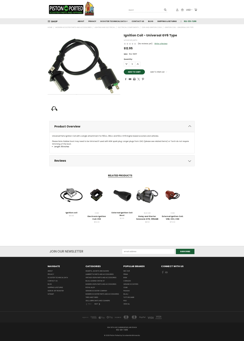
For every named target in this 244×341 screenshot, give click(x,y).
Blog (150, 21)
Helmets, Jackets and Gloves (97, 271)
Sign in (51, 291)
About (81, 21)
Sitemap (51, 294)
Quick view (71, 192)
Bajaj (125, 294)
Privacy (92, 21)
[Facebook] (125, 79)
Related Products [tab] (120, 175)
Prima (125, 274)
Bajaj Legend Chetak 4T (95, 281)
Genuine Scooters (130, 284)
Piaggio (126, 291)
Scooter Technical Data (113, 21)
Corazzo (127, 281)
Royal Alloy (90, 287)
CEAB (125, 287)
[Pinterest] (143, 79)
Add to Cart (71, 197)
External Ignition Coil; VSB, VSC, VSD (172, 217)
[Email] (130, 79)
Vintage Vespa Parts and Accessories (101, 277)
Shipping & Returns (167, 21)
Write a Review (160, 43)
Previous (237, 333)
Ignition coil (71, 212)
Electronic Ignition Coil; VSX (97, 217)
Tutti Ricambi (128, 297)
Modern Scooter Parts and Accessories (102, 294)
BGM (125, 277)
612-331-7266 (190, 21)
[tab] (122, 126)
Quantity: (128, 59)
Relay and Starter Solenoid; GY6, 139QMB (147, 217)
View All (126, 304)
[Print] (134, 79)
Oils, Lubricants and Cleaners (98, 301)
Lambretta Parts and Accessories (100, 274)
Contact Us (138, 21)
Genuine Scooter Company (96, 291)
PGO (125, 301)
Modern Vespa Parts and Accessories (101, 284)
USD (188, 9)
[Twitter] (138, 79)
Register (60, 291)
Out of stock (172, 197)
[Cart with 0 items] (195, 9)
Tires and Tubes (92, 297)
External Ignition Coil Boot (122, 214)
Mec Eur (126, 271)
